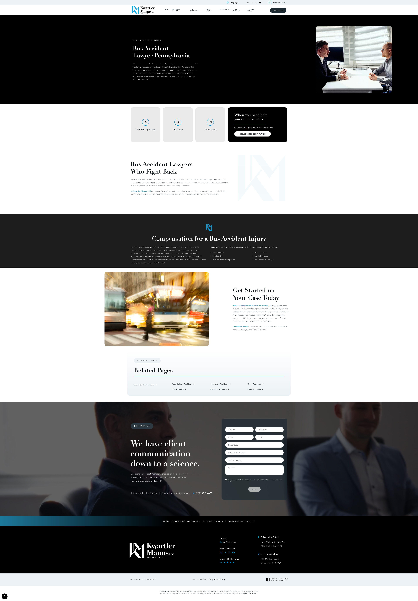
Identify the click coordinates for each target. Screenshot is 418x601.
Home (135, 40)
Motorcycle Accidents (219, 384)
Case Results (236, 10)
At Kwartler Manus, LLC (141, 191)
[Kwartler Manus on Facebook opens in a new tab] (251, 2)
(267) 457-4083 (254, 127)
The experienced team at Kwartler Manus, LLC (252, 305)
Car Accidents (194, 10)
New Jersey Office (269, 554)
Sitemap (222, 579)
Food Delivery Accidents (182, 384)
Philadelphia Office (270, 537)
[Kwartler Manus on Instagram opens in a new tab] (247, 2)
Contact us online (240, 326)
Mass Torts (208, 10)
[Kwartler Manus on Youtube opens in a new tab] (260, 2)
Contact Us (278, 10)
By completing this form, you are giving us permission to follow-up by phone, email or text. (255, 480)
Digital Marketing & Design (279, 579)
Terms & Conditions (199, 579)
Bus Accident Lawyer (150, 40)
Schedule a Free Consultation (251, 134)
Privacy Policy (213, 579)
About (167, 9)
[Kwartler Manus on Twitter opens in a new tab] (256, 2)
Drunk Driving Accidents (144, 385)
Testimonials (225, 9)
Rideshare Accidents (218, 389)
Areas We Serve (250, 10)
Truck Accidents (254, 384)
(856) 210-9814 (250, 593)
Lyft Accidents (178, 389)
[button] (5, 596)
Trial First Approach (145, 129)
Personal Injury (176, 10)
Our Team (178, 129)
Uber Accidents (254, 389)
